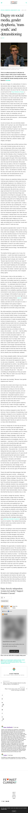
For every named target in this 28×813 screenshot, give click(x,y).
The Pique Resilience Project (13, 662)
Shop (14, 798)
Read (14, 793)
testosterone (4, 662)
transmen (3, 663)
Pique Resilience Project (17, 92)
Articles (2, 10)
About (14, 792)
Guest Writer (14, 674)
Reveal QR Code (14, 651)
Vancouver (7, 663)
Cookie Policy (4, 809)
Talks (19, 10)
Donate (14, 796)
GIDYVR (6, 661)
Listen (14, 795)
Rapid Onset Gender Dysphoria (11, 519)
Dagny (3, 37)
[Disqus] (14, 742)
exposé (19, 298)
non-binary (10, 661)
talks (20, 661)
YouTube (8, 80)
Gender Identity (14, 10)
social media (15, 661)
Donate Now (4, 601)
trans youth (22, 662)
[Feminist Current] (14, 2)
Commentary (7, 10)
